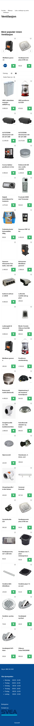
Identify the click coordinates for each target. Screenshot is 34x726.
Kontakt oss (5, 708)
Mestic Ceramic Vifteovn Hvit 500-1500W (24, 328)
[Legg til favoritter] (15, 81)
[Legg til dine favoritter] (15, 39)
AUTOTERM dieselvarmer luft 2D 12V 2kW (7, 135)
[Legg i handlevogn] (13, 66)
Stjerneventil (6, 455)
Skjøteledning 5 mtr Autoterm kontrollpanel (23, 392)
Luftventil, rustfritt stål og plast (23, 296)
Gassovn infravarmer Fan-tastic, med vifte (7, 263)
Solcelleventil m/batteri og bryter (22, 425)
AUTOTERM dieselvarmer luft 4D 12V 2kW (23, 135)
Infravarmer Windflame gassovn (22, 263)
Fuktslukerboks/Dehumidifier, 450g (7, 231)
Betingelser (4, 704)
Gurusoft (17, 722)
